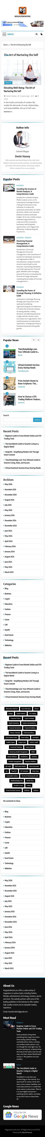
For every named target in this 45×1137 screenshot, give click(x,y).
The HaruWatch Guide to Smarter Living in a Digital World (27, 1071)
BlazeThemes (27, 1132)
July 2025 (8, 505)
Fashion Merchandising (29, 723)
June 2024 (8, 530)
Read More (7, 112)
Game (7, 619)
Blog (20, 355)
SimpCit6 (14, 771)
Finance (28, 237)
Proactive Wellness (30, 761)
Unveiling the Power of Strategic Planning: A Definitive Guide (29, 293)
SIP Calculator (24, 771)
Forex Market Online (11, 737)
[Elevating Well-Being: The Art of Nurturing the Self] (22, 72)
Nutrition (34, 757)
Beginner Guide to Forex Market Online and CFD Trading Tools (29, 1028)
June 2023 (8, 562)
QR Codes (8, 766)
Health (8, 83)
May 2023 (8, 567)
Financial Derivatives (15, 728)
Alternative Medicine (12, 709)
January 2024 (10, 551)
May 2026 (8, 484)
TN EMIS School (18, 785)
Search (6, 415)
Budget (11, 713)
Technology (23, 371)
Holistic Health (34, 742)
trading (29, 785)
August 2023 (9, 556)
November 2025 (11, 494)
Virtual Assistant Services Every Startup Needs (28, 366)
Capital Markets (20, 713)
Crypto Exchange (29, 718)
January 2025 (10, 515)
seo (7, 771)
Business (20, 185)
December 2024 (10, 520)
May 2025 (8, 510)
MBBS (33, 752)
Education (8, 604)
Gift (6, 624)
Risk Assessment (34, 766)
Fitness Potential (15, 733)
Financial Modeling (30, 728)
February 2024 (10, 546)
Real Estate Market (20, 766)
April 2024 (9, 541)
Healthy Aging (10, 742)
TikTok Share (30, 781)
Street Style (35, 771)
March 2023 (9, 572)
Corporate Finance (15, 718)
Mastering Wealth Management (18, 752)
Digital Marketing (14, 723)
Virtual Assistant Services (13, 790)
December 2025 (10, 489)
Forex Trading (25, 737)
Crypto (21, 403)
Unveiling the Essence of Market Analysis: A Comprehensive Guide (26, 191)
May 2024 (8, 536)
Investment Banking (16, 747)
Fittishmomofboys (29, 733)
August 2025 (9, 500)
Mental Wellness (12, 757)
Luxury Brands (30, 747)
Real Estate (9, 635)
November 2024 (11, 525)
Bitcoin (37, 709)
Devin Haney (22, 156)
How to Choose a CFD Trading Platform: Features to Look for (29, 399)
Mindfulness (24, 757)
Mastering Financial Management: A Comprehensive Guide (25, 243)
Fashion (21, 387)
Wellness (36, 790)
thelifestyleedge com (17, 781)
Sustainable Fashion (12, 776)
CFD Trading (32, 713)
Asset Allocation (26, 709)
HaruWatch (36, 737)
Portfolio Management (14, 761)
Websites (8, 645)
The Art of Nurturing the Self (30, 776)
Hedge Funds (22, 742)
